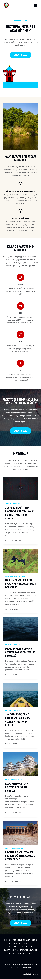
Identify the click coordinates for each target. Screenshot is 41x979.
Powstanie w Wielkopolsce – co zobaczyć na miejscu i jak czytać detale (20, 856)
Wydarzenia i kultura (20, 953)
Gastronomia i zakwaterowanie (20, 950)
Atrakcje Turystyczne (25, 940)
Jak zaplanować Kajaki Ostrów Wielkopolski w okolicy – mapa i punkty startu (17, 720)
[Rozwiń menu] (35, 5)
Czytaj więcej (13, 540)
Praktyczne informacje (15, 576)
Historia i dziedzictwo (14, 779)
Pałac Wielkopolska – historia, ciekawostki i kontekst (17, 787)
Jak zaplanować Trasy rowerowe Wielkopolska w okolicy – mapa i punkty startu (19, 513)
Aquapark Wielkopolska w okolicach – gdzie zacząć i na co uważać (20, 652)
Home (7, 940)
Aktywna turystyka (13, 504)
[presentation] (20, 488)
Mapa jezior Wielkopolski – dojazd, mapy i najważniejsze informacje (20, 584)
